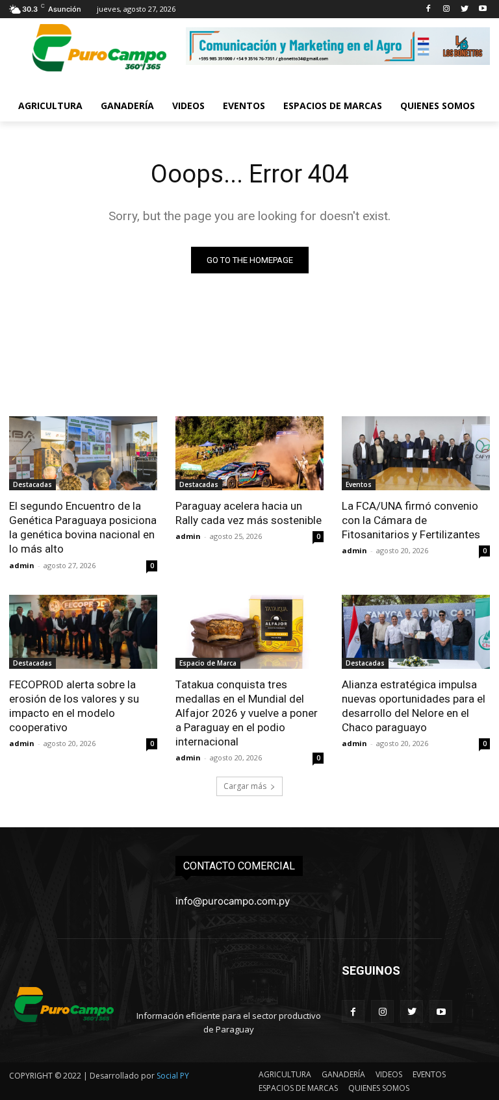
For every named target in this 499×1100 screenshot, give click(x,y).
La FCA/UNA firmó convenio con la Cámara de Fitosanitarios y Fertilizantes (411, 520)
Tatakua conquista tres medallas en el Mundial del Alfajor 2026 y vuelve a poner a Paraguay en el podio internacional (246, 713)
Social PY (173, 1075)
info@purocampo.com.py (232, 901)
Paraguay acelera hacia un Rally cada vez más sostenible (248, 513)
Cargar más (245, 786)
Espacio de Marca (208, 663)
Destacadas (32, 484)
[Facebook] (428, 9)
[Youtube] (482, 9)
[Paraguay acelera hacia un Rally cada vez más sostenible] (249, 453)
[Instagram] (446, 9)
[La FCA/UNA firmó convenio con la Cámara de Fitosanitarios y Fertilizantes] (416, 453)
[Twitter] (464, 9)
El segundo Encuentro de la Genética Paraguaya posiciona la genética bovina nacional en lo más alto (83, 527)
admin (21, 565)
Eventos (359, 484)
